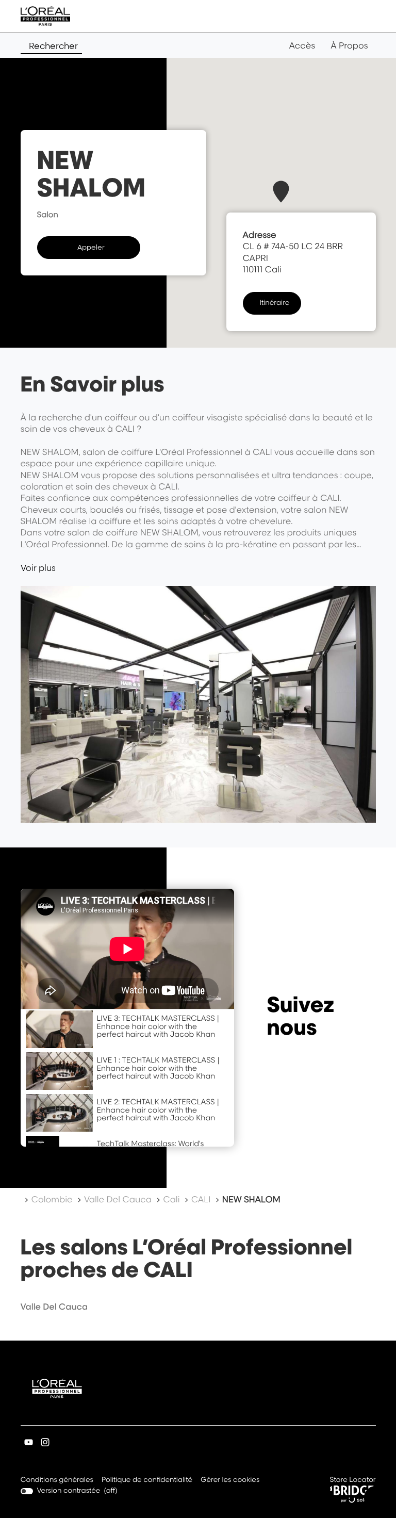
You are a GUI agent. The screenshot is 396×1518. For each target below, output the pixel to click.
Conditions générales (57, 1480)
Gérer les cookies (230, 1480)
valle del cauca (54, 1306)
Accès (302, 45)
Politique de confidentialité (147, 1480)
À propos (349, 45)
